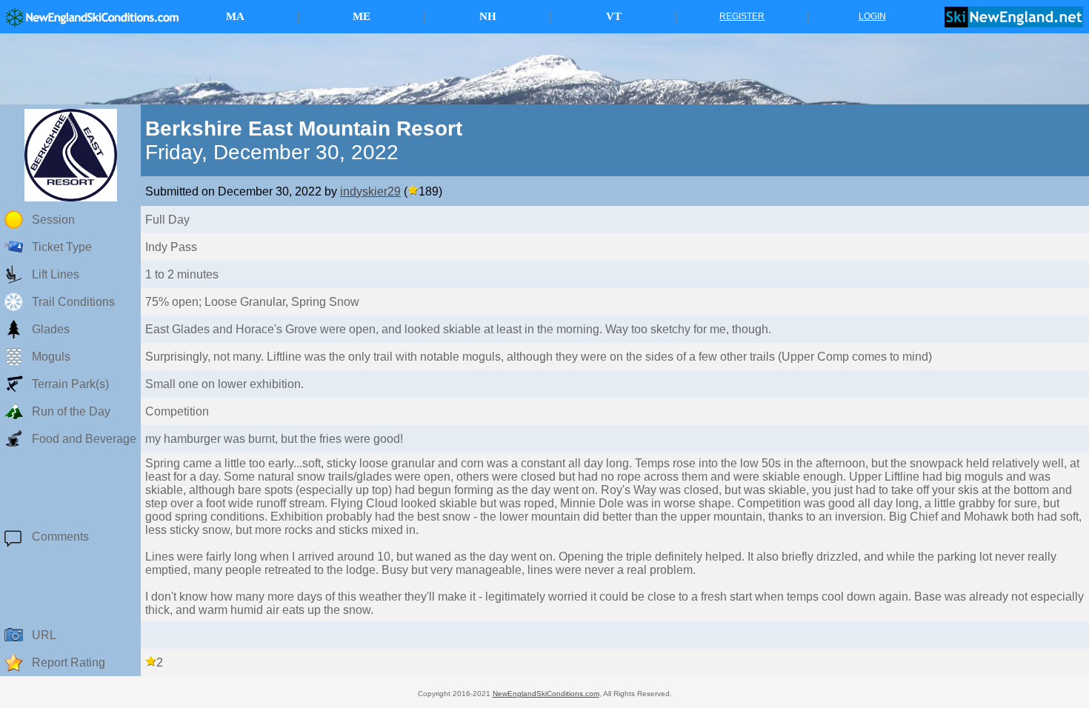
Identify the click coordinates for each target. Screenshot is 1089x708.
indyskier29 (370, 191)
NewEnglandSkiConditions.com (546, 693)
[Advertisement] (544, 69)
